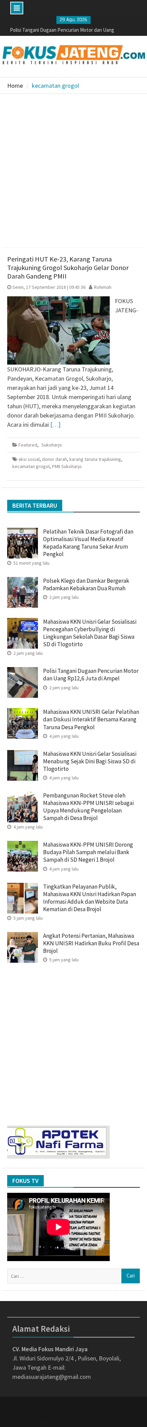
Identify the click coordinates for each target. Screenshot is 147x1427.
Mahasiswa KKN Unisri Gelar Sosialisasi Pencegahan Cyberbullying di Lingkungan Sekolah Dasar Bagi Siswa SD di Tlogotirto (89, 633)
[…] (55, 424)
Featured (27, 445)
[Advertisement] (73, 170)
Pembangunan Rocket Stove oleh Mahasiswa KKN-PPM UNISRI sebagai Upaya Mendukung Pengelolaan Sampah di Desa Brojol (88, 807)
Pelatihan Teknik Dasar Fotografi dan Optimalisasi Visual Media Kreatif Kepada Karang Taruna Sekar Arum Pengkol (88, 543)
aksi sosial (29, 459)
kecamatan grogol (31, 466)
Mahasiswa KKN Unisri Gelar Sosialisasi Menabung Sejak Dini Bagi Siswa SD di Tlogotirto (89, 761)
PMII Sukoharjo (67, 466)
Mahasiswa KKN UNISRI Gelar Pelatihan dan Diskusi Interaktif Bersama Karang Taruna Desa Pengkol (91, 719)
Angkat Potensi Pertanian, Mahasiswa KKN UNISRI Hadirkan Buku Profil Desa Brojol (91, 943)
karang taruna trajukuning (95, 459)
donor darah (54, 459)
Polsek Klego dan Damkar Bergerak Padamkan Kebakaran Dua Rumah (86, 584)
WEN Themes (96, 1417)
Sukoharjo (51, 445)
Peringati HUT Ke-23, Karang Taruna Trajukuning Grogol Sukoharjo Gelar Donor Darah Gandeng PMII (68, 267)
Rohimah (102, 287)
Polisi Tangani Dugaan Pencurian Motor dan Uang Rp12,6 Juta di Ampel (90, 674)
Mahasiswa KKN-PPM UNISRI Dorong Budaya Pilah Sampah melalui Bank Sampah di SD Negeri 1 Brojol (88, 852)
